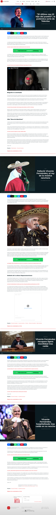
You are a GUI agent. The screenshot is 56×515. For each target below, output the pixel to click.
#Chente (26, 323)
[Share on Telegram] (18, 33)
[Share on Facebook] (8, 33)
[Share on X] (12, 33)
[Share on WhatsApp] (15, 33)
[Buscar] (54, 1)
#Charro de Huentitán (32, 323)
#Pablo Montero (13, 148)
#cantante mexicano (21, 396)
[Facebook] (42, 508)
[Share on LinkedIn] (25, 33)
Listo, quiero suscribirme (37, 501)
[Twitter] (44, 508)
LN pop (45, 168)
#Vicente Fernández (20, 148)
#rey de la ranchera (21, 323)
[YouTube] (48, 508)
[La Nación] (5, 1)
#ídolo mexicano (39, 323)
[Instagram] (46, 508)
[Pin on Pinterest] (22, 33)
